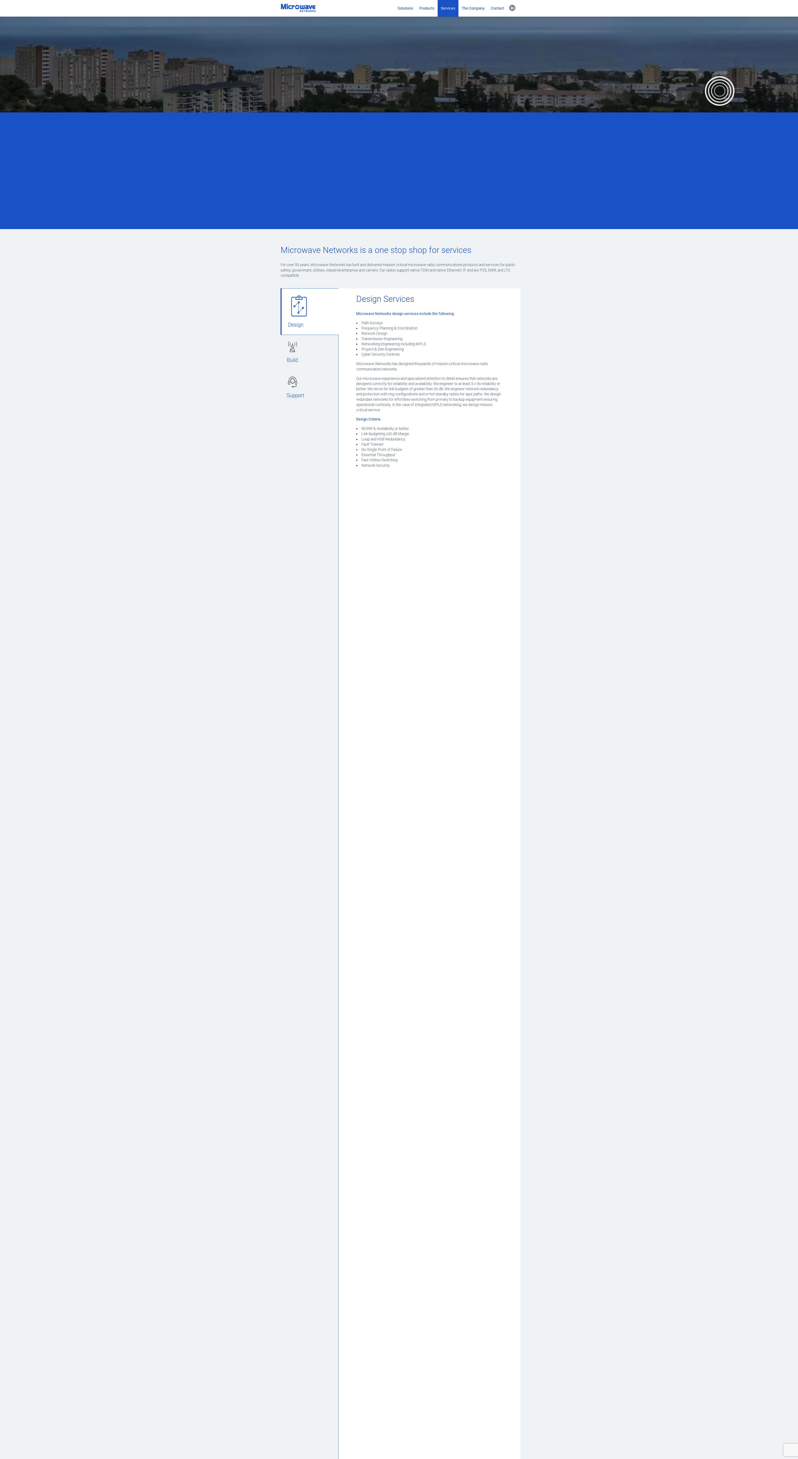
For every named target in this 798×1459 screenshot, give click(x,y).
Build (292, 360)
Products (427, 8)
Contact (497, 8)
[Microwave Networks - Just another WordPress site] (298, 11)
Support (295, 395)
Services (448, 8)
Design (295, 325)
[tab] (310, 311)
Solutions (405, 8)
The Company (473, 8)
